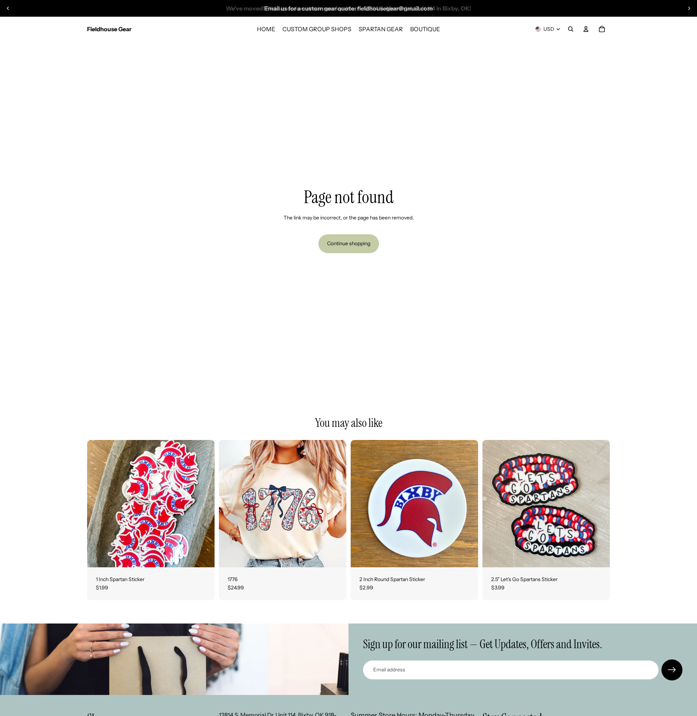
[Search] (571, 29)
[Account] (586, 29)
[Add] (203, 556)
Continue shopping (348, 243)
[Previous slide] (8, 8)
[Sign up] (671, 669)
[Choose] (335, 556)
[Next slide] (689, 8)
